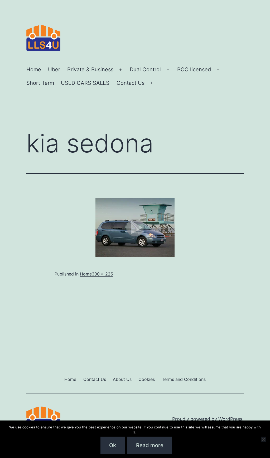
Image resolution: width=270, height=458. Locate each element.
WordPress (230, 419)
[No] (263, 439)
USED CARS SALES (85, 83)
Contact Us (130, 83)
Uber (54, 69)
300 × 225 (102, 274)
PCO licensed (194, 69)
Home (33, 69)
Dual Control (145, 69)
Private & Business (90, 69)
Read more (149, 445)
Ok (112, 445)
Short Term (40, 83)
